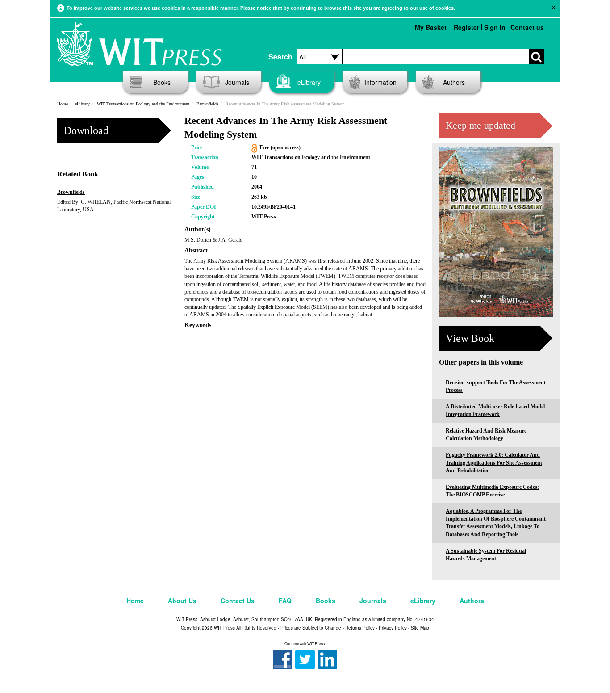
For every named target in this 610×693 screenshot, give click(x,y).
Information (380, 82)
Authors (454, 82)
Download (86, 130)
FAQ (285, 600)
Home (62, 103)
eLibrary (309, 82)
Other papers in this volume (481, 362)
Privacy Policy (393, 628)
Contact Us (238, 600)
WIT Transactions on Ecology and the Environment (143, 103)
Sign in (495, 27)
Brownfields (207, 103)
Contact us (527, 27)
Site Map (420, 628)
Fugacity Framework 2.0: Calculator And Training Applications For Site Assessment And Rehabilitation (494, 462)
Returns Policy (360, 628)
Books (162, 82)
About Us (182, 600)
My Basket (431, 27)
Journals (237, 82)
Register (466, 27)
